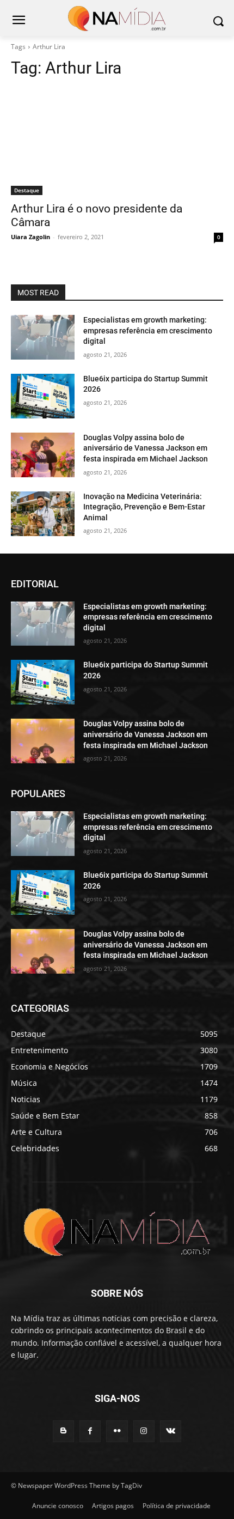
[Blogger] (63, 1431)
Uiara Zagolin (30, 237)
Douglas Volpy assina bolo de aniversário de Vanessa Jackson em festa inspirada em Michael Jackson (145, 448)
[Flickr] (116, 1431)
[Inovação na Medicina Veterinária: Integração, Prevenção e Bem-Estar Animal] (43, 513)
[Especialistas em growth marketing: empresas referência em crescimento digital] (43, 337)
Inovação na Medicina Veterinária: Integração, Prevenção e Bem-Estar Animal (144, 507)
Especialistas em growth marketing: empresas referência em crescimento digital (147, 330)
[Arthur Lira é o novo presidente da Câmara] (117, 142)
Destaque (26, 190)
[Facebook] (90, 1431)
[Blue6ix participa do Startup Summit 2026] (43, 396)
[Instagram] (144, 1431)
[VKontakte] (170, 1431)
